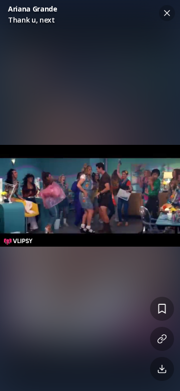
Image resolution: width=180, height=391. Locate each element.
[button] (90, 195)
